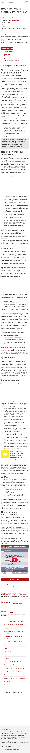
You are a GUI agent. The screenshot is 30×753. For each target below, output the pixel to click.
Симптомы (7, 54)
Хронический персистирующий (13, 661)
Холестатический (9, 665)
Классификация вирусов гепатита (13, 641)
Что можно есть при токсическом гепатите (13, 632)
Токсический (7, 651)
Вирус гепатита (5, 75)
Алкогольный (7, 658)
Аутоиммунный (8, 655)
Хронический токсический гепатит (13, 625)
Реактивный (7, 648)
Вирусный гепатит (5, 350)
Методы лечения (8, 57)
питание (25, 473)
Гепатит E (7, 685)
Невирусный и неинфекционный (13, 671)
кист (2, 373)
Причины (6, 52)
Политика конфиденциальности (12, 749)
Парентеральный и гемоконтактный (14, 668)
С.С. (15, 20)
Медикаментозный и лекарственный (14, 678)
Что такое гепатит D (9, 51)
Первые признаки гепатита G (12, 645)
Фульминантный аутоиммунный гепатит (13, 637)
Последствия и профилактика (11, 60)
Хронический (7, 675)
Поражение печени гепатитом (17, 37)
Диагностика (7, 55)
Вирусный (7, 681)
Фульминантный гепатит (11, 628)
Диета (5, 58)
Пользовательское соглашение (12, 750)
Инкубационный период (7, 251)
